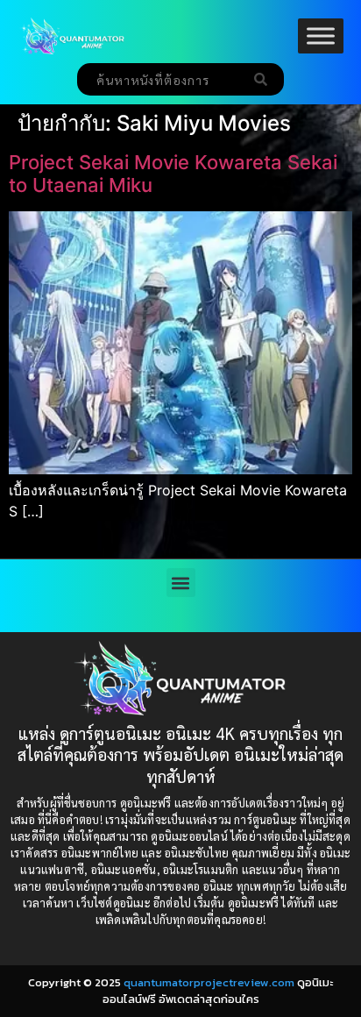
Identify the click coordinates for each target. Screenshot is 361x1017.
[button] (180, 582)
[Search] (264, 79)
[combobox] (160, 79)
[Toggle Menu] (321, 35)
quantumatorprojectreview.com (209, 982)
